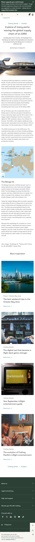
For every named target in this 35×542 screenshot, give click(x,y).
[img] (33, 2)
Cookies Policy (10, 539)
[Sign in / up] (33, 14)
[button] (33, 534)
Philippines (7, 524)
